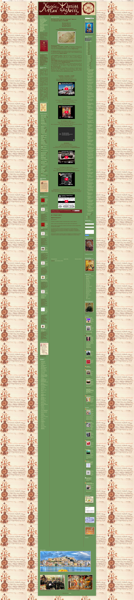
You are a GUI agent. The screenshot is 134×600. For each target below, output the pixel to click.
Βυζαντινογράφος (43, 426)
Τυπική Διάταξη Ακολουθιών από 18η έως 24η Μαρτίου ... (90, 148)
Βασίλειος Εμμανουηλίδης (43, 403)
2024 (87, 45)
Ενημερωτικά (43, 130)
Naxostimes (88, 281)
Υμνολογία (42, 171)
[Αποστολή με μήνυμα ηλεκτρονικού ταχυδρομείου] (74, 210)
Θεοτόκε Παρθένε (88, 367)
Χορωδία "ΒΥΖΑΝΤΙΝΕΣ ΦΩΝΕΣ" (43, 395)
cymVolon (42, 424)
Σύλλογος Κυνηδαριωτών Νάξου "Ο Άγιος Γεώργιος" (89, 462)
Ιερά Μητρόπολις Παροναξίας (43, 366)
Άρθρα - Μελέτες (43, 117)
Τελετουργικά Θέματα (44, 163)
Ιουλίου (88, 62)
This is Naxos (88, 298)
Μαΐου (88, 65)
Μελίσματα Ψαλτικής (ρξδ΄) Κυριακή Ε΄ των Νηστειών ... (90, 114)
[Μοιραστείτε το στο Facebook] (77, 210)
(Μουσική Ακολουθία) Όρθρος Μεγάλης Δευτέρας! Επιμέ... (90, 73)
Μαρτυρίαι (42, 388)
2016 (87, 217)
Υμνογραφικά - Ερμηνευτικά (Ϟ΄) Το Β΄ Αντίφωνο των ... (90, 207)
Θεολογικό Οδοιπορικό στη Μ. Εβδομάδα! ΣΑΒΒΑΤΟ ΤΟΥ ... (90, 70)
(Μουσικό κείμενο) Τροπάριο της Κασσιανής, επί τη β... (90, 90)
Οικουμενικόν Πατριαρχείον (43, 361)
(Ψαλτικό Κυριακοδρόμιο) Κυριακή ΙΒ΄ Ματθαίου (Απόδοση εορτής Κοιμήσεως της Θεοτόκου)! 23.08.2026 (44, 294)
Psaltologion (43, 372)
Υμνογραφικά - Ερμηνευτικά (43, 170)
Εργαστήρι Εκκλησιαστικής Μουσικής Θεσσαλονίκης (43, 398)
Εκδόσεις (42, 128)
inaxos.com (88, 292)
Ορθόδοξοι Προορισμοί (43, 428)
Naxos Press (88, 282)
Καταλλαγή (42, 425)
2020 (87, 51)
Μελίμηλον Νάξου (88, 291)
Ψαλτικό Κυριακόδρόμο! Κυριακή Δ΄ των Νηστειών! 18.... (89, 161)
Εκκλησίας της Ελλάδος (43, 364)
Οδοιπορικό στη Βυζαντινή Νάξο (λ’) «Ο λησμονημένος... (90, 111)
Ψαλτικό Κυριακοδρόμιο (43, 175)
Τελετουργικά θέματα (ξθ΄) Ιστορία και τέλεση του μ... (90, 83)
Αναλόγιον (42, 406)
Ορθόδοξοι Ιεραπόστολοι (43, 415)
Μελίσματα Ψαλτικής (44, 144)
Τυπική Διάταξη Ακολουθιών (43, 166)
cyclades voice (88, 294)
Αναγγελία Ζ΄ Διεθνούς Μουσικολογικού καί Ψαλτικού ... (90, 96)
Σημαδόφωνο (43, 386)
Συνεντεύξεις (43, 162)
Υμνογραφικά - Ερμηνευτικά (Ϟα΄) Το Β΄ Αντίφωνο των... (90, 176)
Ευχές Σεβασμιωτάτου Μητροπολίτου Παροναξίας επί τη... (90, 80)
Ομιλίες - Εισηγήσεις (44, 159)
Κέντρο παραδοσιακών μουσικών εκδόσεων (44, 411)
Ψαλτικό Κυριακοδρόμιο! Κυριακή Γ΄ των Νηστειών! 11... (89, 193)
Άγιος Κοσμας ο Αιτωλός (43, 419)
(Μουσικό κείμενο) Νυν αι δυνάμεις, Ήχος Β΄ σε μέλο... (90, 129)
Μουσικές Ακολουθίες (44, 150)
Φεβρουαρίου (89, 213)
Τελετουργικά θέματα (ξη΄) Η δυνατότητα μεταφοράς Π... (90, 157)
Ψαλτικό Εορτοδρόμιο (44, 172)
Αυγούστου (89, 61)
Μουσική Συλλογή (43, 152)
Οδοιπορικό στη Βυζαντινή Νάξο (43, 158)
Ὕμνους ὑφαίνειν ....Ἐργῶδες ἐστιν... (89, 336)
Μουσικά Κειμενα (43, 148)
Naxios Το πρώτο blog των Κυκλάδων (89, 409)
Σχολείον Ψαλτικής (44, 370)
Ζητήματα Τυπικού (44, 133)
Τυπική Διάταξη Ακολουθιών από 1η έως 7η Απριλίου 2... (90, 93)
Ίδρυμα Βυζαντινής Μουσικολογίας (44, 368)
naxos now (87, 288)
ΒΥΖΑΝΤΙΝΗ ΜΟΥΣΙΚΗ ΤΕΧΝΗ (89, 379)
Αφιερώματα (43, 121)
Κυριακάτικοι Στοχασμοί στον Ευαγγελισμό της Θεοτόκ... (90, 107)
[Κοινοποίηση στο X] (76, 210)
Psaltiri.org (42, 407)
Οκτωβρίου (89, 58)
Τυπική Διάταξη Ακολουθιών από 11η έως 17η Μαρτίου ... (90, 186)
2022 (87, 48)
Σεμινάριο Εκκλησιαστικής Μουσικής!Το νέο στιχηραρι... (90, 169)
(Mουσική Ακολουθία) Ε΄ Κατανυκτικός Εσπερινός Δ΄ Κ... (90, 151)
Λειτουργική (43, 141)
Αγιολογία (42, 118)
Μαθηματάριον (43, 142)
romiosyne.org (43, 387)
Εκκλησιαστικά (43, 129)
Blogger (70, 593)
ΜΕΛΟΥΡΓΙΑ (88, 359)
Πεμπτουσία (43, 373)
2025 (87, 44)
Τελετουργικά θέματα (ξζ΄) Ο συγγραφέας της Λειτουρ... (90, 210)
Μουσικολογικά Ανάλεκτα (43, 155)
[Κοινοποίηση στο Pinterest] (78, 210)
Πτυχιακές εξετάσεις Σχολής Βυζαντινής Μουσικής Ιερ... (90, 183)
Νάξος (87, 297)
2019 (87, 52)
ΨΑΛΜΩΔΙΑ (88, 350)
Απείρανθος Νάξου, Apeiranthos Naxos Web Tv (90, 484)
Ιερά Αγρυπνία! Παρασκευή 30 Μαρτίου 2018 (89, 86)
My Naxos (87, 293)
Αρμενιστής (88, 369)
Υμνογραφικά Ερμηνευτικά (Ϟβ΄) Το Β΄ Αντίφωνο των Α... (90, 144)
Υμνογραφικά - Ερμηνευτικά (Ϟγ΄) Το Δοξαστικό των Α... (90, 118)
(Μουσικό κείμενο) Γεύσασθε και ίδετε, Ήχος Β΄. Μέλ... (90, 100)
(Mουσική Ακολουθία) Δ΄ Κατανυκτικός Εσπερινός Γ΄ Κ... (90, 180)
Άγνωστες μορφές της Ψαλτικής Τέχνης (44, 115)
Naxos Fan (88, 440)
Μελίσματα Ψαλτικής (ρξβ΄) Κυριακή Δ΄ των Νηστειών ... (90, 141)
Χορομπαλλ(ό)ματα (89, 286)
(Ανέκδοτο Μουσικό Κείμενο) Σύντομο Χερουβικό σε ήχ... (90, 154)
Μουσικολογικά (43, 153)
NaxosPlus (88, 449)
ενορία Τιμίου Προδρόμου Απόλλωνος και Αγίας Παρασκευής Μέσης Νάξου (90, 390)
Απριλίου (88, 66)
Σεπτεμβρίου (89, 59)
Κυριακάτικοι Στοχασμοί (43, 140)
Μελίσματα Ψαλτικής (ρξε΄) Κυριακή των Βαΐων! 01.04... (90, 77)
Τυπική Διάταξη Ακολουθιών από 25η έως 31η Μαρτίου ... (90, 126)
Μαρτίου (88, 68)
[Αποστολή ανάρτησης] (73, 210)
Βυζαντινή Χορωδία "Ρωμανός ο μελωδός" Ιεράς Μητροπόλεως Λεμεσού (44, 376)
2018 (87, 54)
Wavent (87, 296)
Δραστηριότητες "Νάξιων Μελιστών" (44, 123)
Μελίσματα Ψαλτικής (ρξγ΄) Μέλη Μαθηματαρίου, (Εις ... (90, 122)
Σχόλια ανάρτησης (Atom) (59, 260)
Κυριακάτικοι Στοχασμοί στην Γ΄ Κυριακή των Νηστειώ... (90, 165)
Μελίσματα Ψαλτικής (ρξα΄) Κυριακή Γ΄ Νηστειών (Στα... (90, 173)
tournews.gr (88, 283)
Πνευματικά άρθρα (44, 161)
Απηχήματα (88, 366)
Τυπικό (42, 168)
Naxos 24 (87, 287)
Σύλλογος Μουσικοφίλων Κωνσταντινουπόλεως (44, 384)
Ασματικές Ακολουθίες (43, 120)
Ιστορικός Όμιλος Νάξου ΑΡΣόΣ (89, 478)
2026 (87, 42)
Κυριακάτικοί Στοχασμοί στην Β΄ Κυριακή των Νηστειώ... (90, 197)
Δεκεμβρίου (89, 55)
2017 (87, 216)
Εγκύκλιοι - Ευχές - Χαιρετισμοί (44, 126)
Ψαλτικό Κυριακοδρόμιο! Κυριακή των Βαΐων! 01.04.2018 (90, 103)
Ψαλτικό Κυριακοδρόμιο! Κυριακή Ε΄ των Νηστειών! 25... (89, 133)
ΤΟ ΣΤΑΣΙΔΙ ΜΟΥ (89, 317)
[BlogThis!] (75, 210)
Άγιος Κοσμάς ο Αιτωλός (43, 392)
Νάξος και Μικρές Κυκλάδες (88, 278)
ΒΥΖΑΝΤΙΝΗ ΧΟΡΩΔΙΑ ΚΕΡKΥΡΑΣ (90, 396)
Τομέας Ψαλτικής (43, 369)
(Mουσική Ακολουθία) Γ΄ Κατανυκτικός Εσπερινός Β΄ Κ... (90, 204)
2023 (87, 47)
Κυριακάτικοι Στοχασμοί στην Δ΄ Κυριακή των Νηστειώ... (90, 137)
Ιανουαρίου (89, 214)
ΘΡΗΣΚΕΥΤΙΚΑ (89, 325)
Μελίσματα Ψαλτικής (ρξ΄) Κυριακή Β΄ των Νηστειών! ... (90, 201)
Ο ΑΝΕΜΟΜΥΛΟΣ (89, 422)
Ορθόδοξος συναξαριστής (43, 421)
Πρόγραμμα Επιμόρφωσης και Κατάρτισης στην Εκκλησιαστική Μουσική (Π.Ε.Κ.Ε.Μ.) (44, 380)
